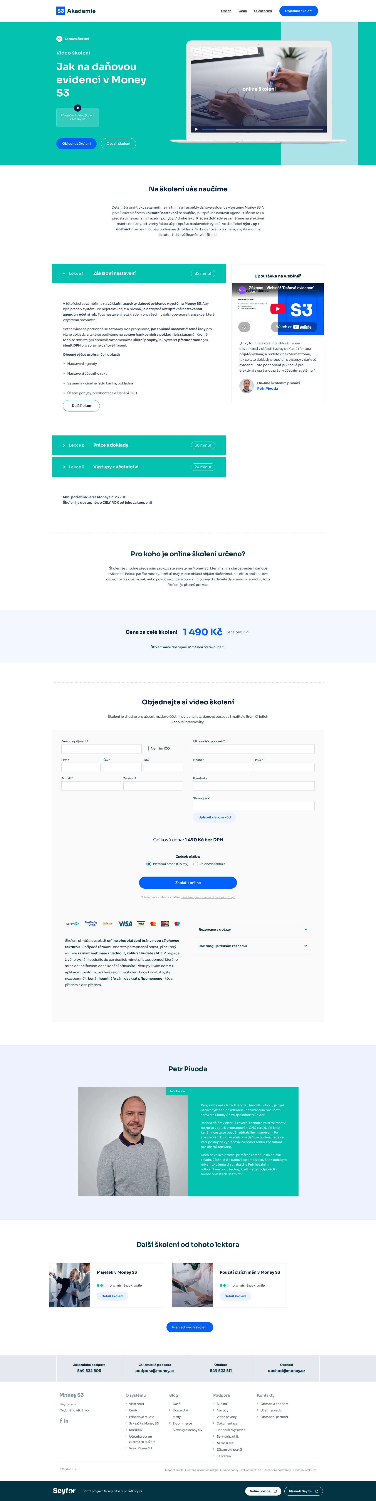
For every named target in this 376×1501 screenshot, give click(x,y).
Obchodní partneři (274, 1417)
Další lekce (81, 405)
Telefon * (129, 778)
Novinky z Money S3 (187, 1430)
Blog (173, 1395)
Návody (222, 1410)
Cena (243, 11)
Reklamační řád (251, 1470)
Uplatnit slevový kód (214, 817)
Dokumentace (227, 1423)
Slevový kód (201, 798)
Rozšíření (136, 1430)
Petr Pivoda (267, 388)
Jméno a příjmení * (74, 741)
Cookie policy (229, 1470)
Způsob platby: (188, 856)
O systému (136, 1395)
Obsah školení (118, 143)
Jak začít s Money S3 (144, 1423)
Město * (198, 760)
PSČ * (259, 760)
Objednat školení (76, 143)
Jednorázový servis (231, 1430)
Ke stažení (224, 1456)
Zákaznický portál (229, 1450)
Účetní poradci (271, 1410)
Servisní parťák (228, 1436)
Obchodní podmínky (277, 1470)
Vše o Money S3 (140, 1448)
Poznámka (200, 778)
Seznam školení (77, 39)
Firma (65, 760)
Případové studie (141, 1417)
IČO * (106, 760)
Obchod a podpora (274, 1404)
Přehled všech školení (190, 1327)
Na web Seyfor (300, 1491)
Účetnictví (180, 1410)
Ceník (133, 1410)
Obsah (226, 11)
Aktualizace (225, 1443)
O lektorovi (263, 11)
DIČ (146, 760)
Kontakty (266, 1395)
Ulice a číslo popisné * (209, 741)
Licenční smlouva (304, 1470)
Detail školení (112, 1296)
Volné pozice (260, 1491)
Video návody (227, 1417)
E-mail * (67, 778)
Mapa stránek (174, 1470)
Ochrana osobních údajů (201, 1470)
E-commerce (182, 1423)
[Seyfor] (64, 1491)
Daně (176, 1404)
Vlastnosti (136, 1404)
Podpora (221, 1395)
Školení (222, 1404)
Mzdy (177, 1417)
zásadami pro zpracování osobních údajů (208, 897)
